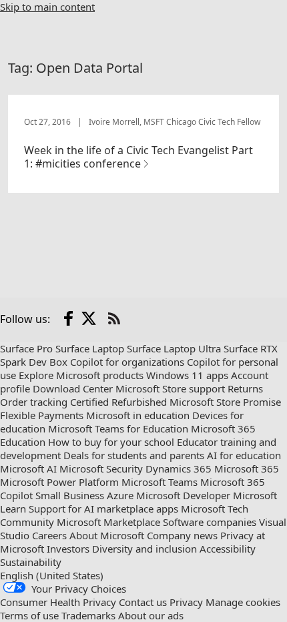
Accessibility (228, 548)
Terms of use (29, 615)
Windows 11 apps (187, 375)
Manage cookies (243, 602)
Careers (49, 535)
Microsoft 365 (246, 468)
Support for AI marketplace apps (103, 508)
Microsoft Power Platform (59, 482)
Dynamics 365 (179, 468)
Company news (182, 535)
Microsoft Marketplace (108, 522)
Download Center (73, 388)
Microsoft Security (101, 468)
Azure (120, 495)
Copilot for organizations (127, 361)
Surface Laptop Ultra (174, 348)
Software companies (209, 522)
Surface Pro (26, 348)
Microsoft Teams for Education (118, 428)
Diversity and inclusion (144, 548)
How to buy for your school (111, 441)
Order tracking (33, 401)
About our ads (151, 615)
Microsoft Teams (159, 482)
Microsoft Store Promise (225, 401)
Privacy (186, 602)
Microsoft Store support (170, 388)
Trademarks (88, 615)
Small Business (69, 495)
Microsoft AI (28, 468)
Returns (245, 388)
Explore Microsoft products (81, 375)
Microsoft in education (138, 415)
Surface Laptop (89, 348)
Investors (68, 548)
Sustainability (30, 562)
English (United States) (51, 575)
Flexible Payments (41, 415)
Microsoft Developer (183, 495)
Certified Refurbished (118, 401)
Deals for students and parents (133, 455)
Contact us (143, 602)
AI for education (244, 455)
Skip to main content (47, 6)
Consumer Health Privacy (58, 602)
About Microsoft (106, 535)
